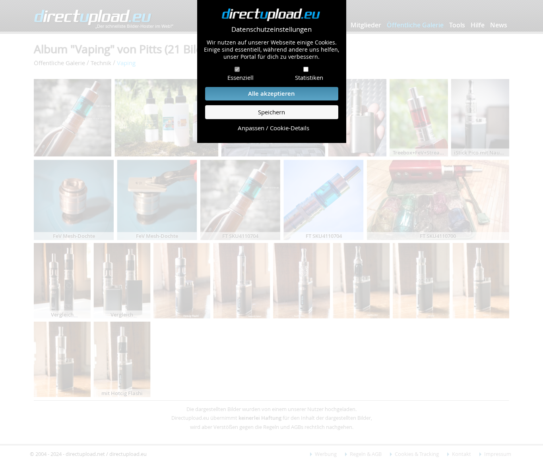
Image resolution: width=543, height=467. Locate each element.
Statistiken (309, 77)
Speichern (271, 112)
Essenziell (240, 77)
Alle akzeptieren (271, 93)
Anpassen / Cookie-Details (273, 128)
